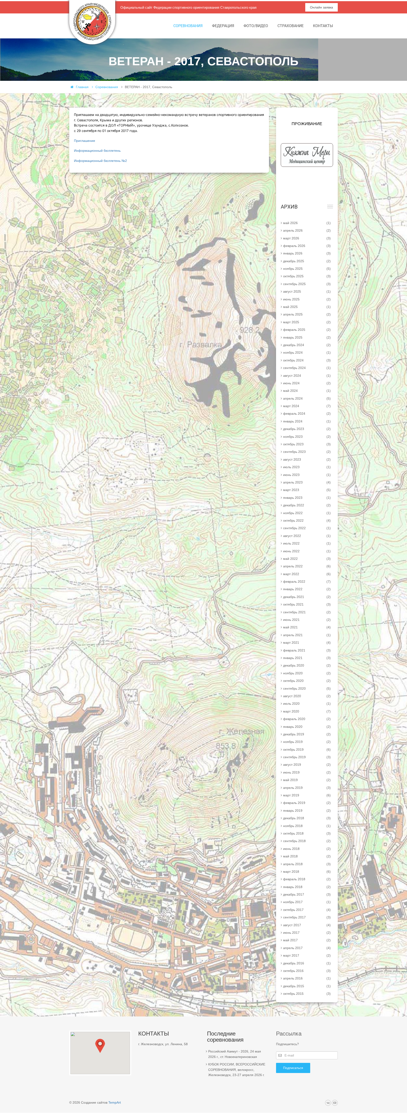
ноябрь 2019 (307, 742)
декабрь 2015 (307, 986)
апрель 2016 (307, 978)
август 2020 (307, 696)
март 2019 (307, 795)
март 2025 (307, 322)
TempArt (114, 1102)
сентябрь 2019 (307, 757)
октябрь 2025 (307, 276)
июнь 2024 (307, 383)
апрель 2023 (307, 482)
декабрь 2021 (307, 597)
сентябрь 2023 (307, 452)
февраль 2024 (307, 413)
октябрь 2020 (307, 681)
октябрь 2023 (307, 444)
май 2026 (307, 223)
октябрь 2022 (307, 520)
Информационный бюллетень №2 (100, 161)
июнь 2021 (307, 620)
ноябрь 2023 (307, 436)
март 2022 (307, 574)
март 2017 (307, 955)
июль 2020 (307, 703)
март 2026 (307, 238)
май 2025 (307, 307)
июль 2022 (307, 543)
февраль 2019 (307, 803)
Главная (82, 87)
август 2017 (307, 925)
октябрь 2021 (307, 604)
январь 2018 (307, 887)
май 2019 (307, 780)
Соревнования (188, 26)
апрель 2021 (307, 635)
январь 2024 (307, 421)
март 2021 (307, 642)
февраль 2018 (307, 879)
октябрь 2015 (307, 993)
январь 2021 (307, 658)
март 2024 (307, 406)
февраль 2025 (307, 330)
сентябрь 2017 (307, 917)
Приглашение (84, 141)
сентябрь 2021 (307, 612)
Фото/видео (256, 26)
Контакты (323, 26)
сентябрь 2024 (307, 368)
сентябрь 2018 (307, 841)
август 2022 (307, 536)
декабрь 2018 (307, 818)
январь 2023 (307, 498)
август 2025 (307, 291)
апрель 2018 (307, 864)
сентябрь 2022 (307, 528)
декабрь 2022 (307, 505)
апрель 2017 (307, 948)
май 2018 (307, 856)
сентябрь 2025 (307, 284)
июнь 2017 (307, 932)
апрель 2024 (307, 398)
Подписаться (293, 1068)
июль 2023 (307, 467)
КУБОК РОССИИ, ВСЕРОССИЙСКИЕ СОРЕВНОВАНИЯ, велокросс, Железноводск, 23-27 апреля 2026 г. (236, 1069)
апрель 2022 (307, 566)
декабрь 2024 (307, 345)
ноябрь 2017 (307, 902)
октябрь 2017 (307, 910)
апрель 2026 (307, 230)
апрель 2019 (307, 788)
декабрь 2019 (307, 734)
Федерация (223, 26)
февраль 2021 (307, 650)
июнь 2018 (307, 849)
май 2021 (307, 627)
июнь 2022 (307, 551)
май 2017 (307, 940)
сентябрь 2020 (307, 688)
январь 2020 (307, 727)
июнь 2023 (307, 475)
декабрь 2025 (307, 261)
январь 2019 (307, 810)
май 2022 (307, 559)
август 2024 (307, 375)
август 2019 (307, 764)
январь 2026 (307, 253)
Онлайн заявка (321, 7)
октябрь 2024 (307, 360)
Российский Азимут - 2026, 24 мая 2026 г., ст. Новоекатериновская (234, 1053)
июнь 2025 (307, 299)
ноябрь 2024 (307, 352)
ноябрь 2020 (307, 673)
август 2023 (307, 459)
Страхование (290, 26)
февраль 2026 (307, 246)
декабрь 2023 (307, 429)
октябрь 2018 (307, 833)
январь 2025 (307, 337)
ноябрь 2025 (307, 268)
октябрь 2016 (307, 971)
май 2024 (307, 391)
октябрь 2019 (307, 749)
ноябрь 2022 (307, 513)
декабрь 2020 (307, 665)
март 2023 (307, 490)
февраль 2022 (307, 581)
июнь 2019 (307, 772)
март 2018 (307, 871)
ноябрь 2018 (307, 826)
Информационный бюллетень (97, 150)
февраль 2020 (307, 719)
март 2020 (307, 711)
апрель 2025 (307, 314)
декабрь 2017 (307, 894)
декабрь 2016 (307, 963)
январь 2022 (307, 589)
